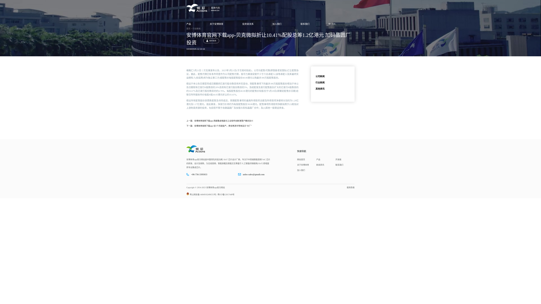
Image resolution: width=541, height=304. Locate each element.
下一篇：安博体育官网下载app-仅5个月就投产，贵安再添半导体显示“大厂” (219, 126)
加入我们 (276, 24)
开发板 (338, 159)
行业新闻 (320, 82)
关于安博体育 (216, 24)
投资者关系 (248, 24)
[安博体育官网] (204, 8)
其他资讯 (320, 89)
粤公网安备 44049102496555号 (203, 195)
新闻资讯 (320, 165)
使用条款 (351, 187)
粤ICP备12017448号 (226, 195)
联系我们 (305, 24)
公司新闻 (320, 76)
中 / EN (331, 24)
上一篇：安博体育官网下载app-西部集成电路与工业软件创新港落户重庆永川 (219, 121)
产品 (188, 24)
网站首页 (301, 159)
